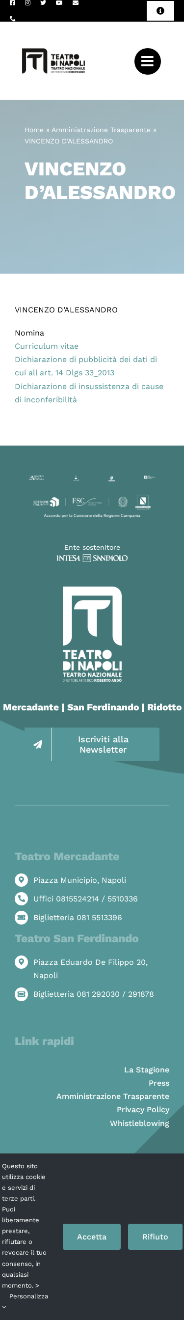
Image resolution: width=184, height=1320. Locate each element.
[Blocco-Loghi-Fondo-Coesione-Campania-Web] (92, 497)
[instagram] (27, 3)
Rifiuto (155, 1236)
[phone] (13, 19)
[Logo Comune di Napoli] (76, 479)
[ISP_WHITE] (92, 557)
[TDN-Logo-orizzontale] (53, 25)
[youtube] (59, 3)
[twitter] (43, 3)
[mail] (76, 3)
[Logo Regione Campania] (111, 479)
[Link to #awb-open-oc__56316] (147, 61)
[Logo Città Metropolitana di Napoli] (149, 479)
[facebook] (12, 3)
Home (34, 130)
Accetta (91, 1236)
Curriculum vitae (47, 346)
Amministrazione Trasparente (101, 130)
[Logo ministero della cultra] (36, 479)
